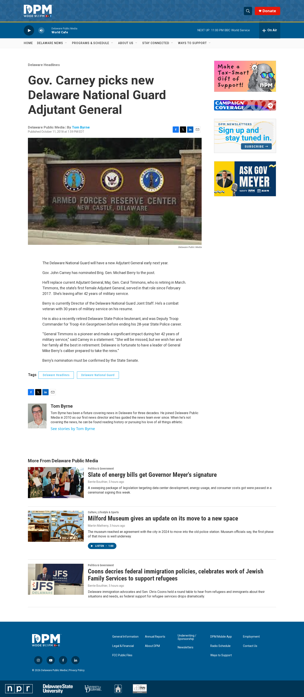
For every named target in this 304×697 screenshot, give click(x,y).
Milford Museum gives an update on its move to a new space (163, 518)
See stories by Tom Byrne (73, 428)
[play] (29, 30)
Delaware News (50, 43)
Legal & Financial (123, 646)
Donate (269, 11)
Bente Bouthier (98, 481)
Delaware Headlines (44, 65)
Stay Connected (155, 43)
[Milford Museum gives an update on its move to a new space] (56, 526)
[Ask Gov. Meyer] (245, 178)
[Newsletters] (245, 136)
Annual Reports (155, 636)
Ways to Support (192, 43)
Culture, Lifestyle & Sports (103, 512)
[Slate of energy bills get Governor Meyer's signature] (56, 482)
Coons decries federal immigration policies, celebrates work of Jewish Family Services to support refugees (175, 575)
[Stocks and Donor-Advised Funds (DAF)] (245, 76)
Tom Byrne (81, 127)
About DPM (152, 646)
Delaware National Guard (98, 375)
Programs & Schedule (90, 43)
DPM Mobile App (221, 636)
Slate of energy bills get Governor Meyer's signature (152, 474)
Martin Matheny (98, 525)
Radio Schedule (220, 646)
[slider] (48, 30)
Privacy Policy (77, 670)
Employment (251, 636)
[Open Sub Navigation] (66, 43)
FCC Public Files (122, 655)
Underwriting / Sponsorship (187, 637)
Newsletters (185, 647)
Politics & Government (101, 468)
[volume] (41, 30)
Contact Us (250, 646)
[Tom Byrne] (37, 416)
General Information (125, 636)
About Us (125, 43)
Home (28, 43)
